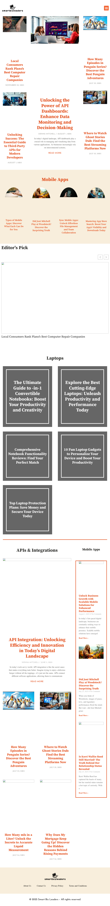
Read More (54, 153)
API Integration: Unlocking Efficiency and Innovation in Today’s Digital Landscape (37, 648)
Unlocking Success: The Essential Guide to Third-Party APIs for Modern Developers (15, 146)
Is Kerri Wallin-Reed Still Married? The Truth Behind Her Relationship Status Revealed (91, 763)
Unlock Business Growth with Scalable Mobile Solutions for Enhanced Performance (88, 603)
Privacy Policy (57, 885)
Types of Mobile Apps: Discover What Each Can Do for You (13, 225)
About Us (27, 885)
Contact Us (41, 885)
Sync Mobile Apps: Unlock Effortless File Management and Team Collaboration (68, 226)
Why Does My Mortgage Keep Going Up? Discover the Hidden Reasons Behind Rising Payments (56, 844)
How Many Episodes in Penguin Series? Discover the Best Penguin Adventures (95, 68)
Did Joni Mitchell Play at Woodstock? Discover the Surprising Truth (41, 226)
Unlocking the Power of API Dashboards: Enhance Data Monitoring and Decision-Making (55, 114)
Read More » (83, 638)
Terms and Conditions (78, 885)
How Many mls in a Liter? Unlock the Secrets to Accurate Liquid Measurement (18, 842)
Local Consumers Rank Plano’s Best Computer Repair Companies (14, 70)
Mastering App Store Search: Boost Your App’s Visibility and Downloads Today (96, 226)
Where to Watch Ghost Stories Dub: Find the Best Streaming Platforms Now (95, 140)
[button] (106, 8)
